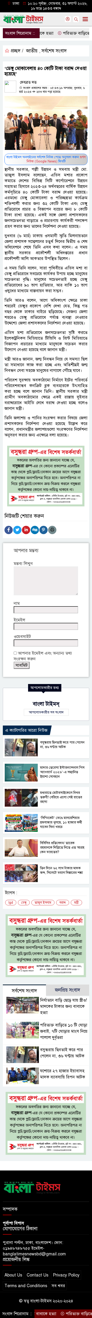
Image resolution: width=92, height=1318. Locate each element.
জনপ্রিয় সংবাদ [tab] (67, 990)
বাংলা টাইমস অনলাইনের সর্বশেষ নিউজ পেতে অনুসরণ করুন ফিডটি (46, 159)
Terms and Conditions (25, 1285)
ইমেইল (19, 620)
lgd (10, 903)
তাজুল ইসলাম (43, 903)
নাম (17, 603)
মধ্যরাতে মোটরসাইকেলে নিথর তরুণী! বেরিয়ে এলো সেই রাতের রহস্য (61, 797)
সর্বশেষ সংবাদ (54, 51)
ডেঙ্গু (23, 903)
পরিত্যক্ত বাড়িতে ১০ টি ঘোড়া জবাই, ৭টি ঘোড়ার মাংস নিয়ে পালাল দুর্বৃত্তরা (64, 1031)
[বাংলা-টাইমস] (32, 1186)
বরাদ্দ (62, 903)
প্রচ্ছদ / (16, 51)
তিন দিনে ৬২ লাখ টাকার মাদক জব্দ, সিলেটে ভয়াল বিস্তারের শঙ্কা (61, 870)
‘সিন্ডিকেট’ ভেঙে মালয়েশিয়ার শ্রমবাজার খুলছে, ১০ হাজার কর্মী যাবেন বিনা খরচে (61, 822)
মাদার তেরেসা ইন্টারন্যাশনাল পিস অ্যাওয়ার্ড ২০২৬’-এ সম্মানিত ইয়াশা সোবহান (62, 772)
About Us (13, 1275)
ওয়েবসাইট (22, 636)
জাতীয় (32, 51)
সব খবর (58, 1285)
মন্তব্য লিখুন (23, 563)
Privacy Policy (66, 1275)
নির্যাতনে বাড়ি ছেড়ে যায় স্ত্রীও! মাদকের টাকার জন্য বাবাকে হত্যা (63, 1006)
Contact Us (37, 1275)
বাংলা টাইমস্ (46, 703)
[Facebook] (8, 530)
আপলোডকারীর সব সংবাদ (46, 712)
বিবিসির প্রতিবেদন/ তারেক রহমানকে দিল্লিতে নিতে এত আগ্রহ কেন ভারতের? (62, 847)
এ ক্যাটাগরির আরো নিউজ (26, 730)
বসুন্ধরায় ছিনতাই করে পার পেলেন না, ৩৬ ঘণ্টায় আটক (62, 744)
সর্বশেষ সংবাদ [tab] (24, 991)
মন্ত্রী (76, 903)
